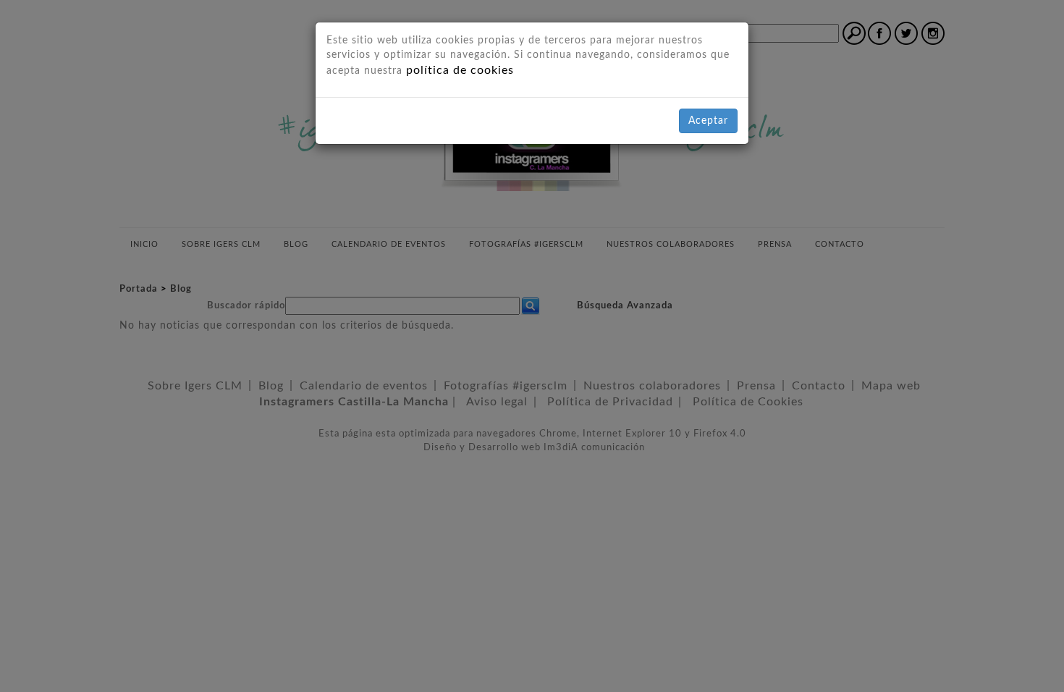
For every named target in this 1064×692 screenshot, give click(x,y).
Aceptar (708, 121)
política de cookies (460, 70)
